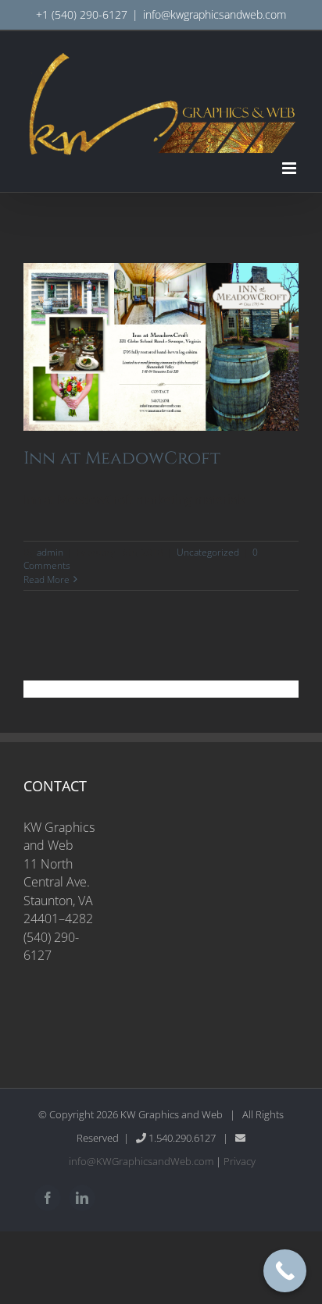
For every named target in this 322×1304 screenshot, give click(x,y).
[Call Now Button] (284, 1270)
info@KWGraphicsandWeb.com (141, 1161)
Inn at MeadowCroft (121, 458)
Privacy (240, 1161)
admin (50, 552)
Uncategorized (208, 552)
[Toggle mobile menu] (290, 168)
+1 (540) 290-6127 (81, 14)
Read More (46, 579)
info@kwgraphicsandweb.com (214, 14)
